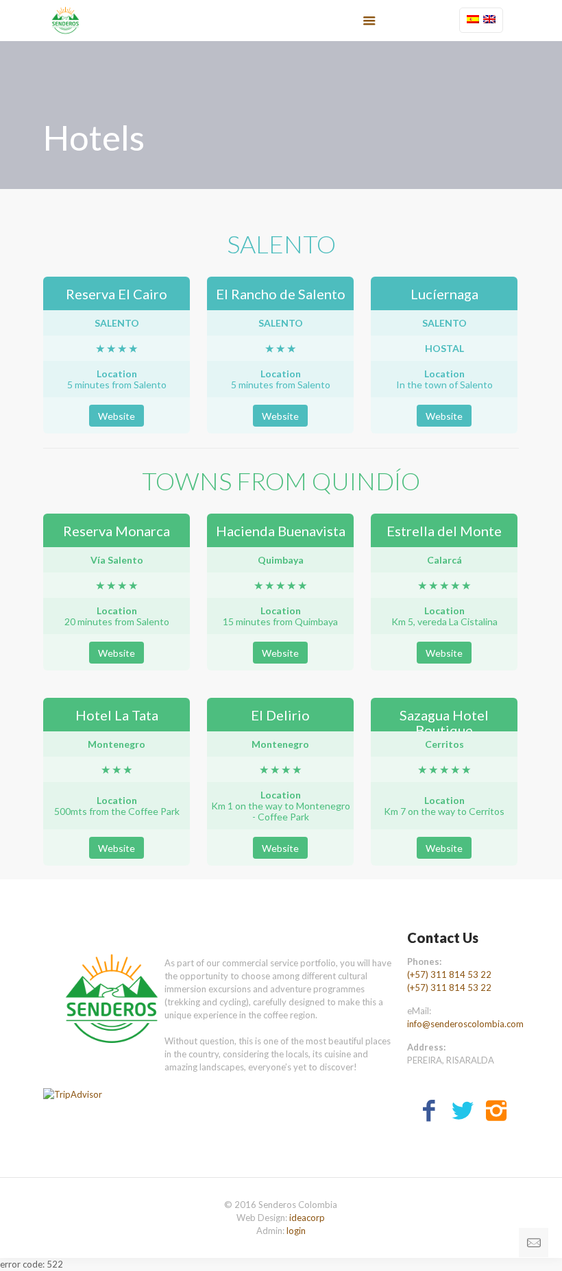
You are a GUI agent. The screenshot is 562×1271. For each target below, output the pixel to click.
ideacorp (307, 1217)
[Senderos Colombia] (65, 20)
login (296, 1230)
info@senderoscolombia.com (465, 1023)
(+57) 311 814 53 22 (449, 974)
